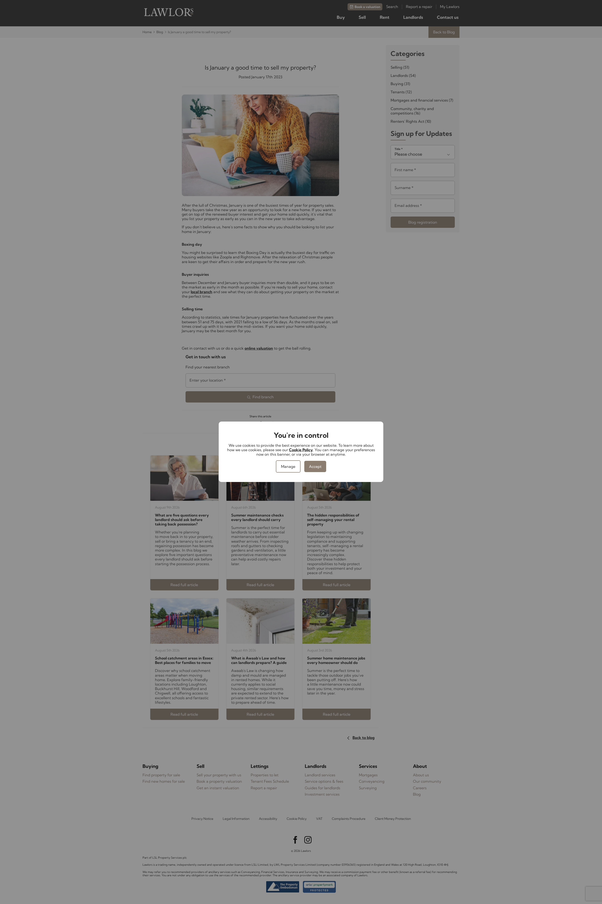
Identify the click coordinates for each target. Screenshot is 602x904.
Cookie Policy (301, 449)
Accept (315, 466)
